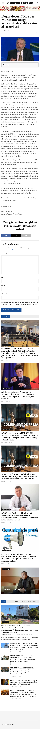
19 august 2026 (16, 664)
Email (3, 285)
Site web (4, 294)
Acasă (3, 31)
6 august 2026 (7, 481)
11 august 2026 (7, 442)
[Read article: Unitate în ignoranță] (20, 581)
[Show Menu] (3, 3)
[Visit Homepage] (19, 3)
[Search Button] (37, 3)
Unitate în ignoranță (11, 590)
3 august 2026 (7, 522)
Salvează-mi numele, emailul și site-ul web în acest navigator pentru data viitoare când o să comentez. (20, 303)
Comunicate (14, 31)
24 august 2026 (23, 634)
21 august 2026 (16, 652)
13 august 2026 (7, 360)
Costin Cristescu (8, 634)
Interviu (28, 601)
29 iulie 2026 (7, 563)
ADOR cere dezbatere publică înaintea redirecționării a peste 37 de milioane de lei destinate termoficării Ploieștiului (19, 476)
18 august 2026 (16, 676)
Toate (17, 601)
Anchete (22, 601)
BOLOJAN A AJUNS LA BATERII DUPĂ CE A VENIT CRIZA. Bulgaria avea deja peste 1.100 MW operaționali (23, 682)
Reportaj (34, 601)
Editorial (6, 569)
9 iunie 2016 (35, 33)
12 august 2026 (7, 401)
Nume (4, 277)
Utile (8, 31)
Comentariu (6, 254)
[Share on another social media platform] (26, 235)
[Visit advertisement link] (20, 8)
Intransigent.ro (10, 724)
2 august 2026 (8, 592)
